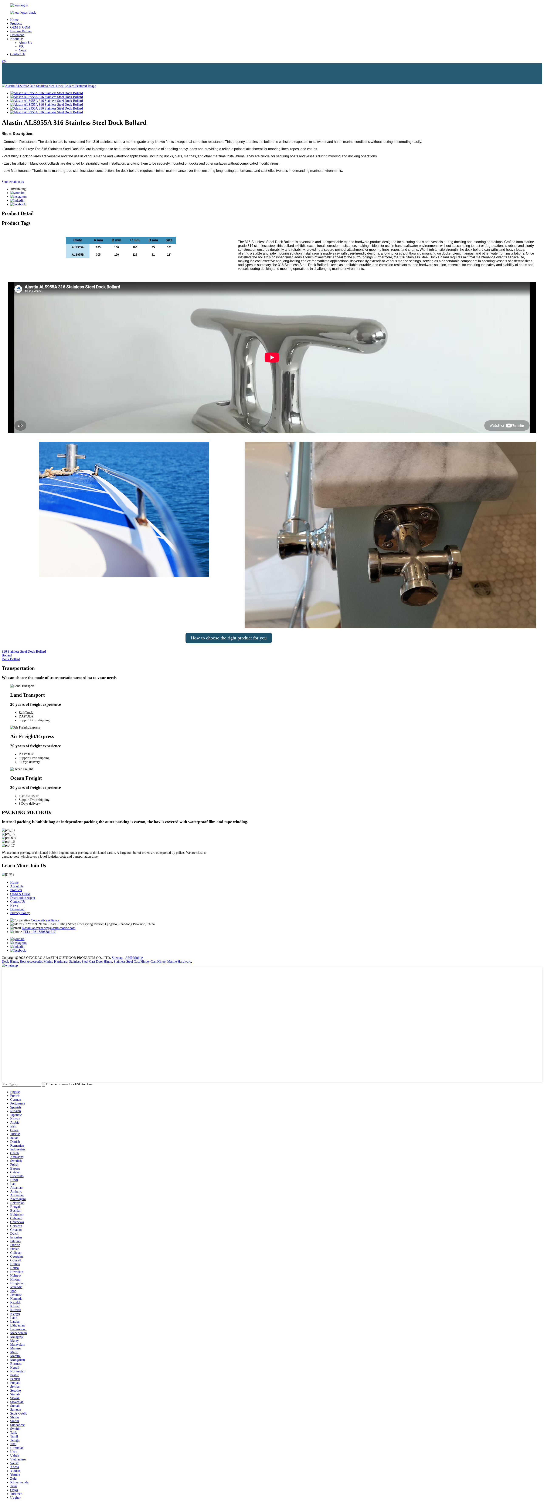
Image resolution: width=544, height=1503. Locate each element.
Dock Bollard (11, 659)
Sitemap (117, 957)
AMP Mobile (134, 957)
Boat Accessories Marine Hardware (43, 961)
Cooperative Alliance (45, 920)
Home (14, 19)
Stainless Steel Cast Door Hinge (90, 961)
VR (21, 46)
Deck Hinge (10, 961)
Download (17, 35)
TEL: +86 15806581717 (39, 932)
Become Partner (21, 31)
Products (16, 23)
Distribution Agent (22, 898)
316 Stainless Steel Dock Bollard (24, 651)
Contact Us (17, 54)
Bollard (7, 655)
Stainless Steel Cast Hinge (131, 961)
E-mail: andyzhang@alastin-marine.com (48, 928)
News (23, 50)
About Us (16, 39)
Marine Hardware (179, 961)
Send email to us (13, 182)
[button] (229, 638)
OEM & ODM (20, 27)
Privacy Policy (20, 913)
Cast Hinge (158, 961)
